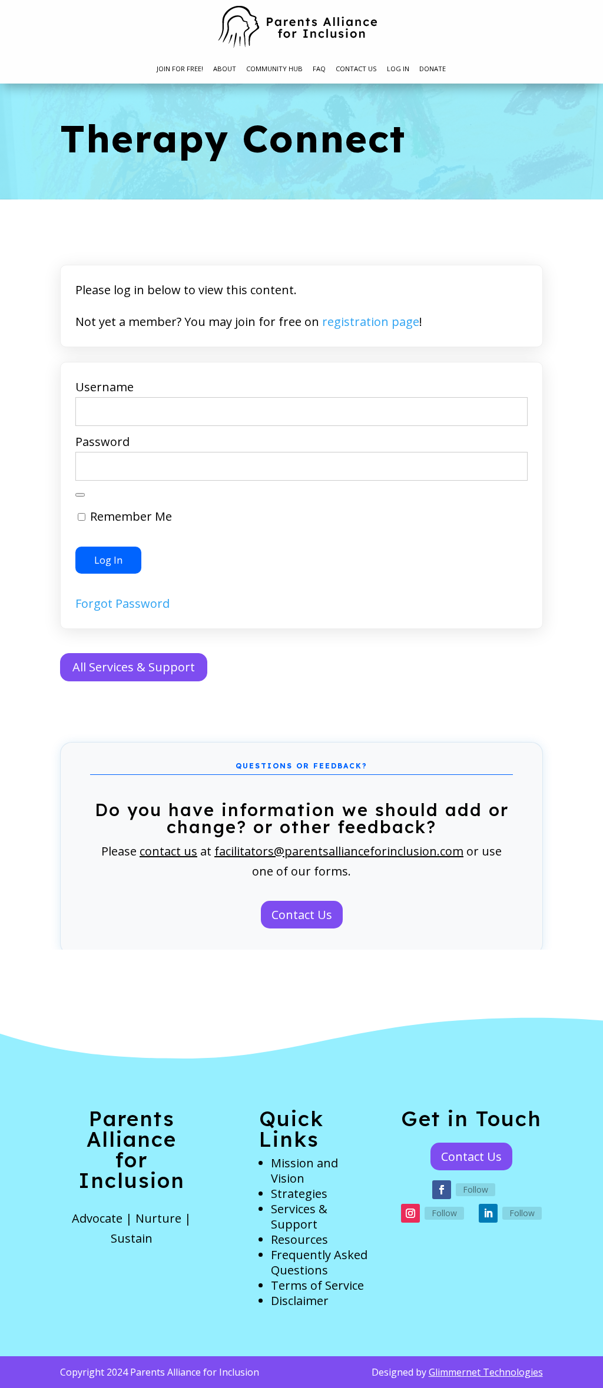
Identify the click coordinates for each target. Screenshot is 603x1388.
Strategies (299, 1193)
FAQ (319, 69)
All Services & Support (133, 667)
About (224, 69)
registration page (370, 321)
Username (104, 387)
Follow (475, 1189)
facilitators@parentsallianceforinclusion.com (338, 851)
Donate (432, 69)
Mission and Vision (304, 1170)
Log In (398, 69)
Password (102, 442)
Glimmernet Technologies (486, 1372)
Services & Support (299, 1216)
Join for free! (180, 69)
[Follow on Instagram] (410, 1213)
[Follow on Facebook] (441, 1189)
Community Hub (274, 69)
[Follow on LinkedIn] (488, 1213)
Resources (299, 1239)
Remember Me (129, 516)
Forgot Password (122, 603)
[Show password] (80, 495)
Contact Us (356, 69)
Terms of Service (317, 1285)
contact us (168, 851)
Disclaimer (300, 1301)
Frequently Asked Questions (319, 1262)
